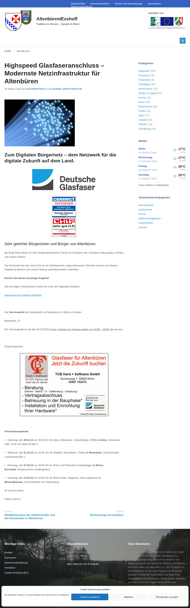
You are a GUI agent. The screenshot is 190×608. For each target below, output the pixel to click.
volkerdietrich (36, 89)
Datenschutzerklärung (16, 562)
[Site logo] (18, 30)
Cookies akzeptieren (90, 597)
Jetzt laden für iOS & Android (82, 564)
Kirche (142, 97)
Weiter (120, 511)
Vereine (142, 227)
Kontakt (8, 552)
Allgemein (55, 89)
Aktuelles (23, 51)
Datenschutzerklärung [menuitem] (81, 6)
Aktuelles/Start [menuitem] (78, 4)
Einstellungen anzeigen (167, 597)
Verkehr (142, 124)
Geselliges (144, 84)
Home (7, 51)
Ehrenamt (143, 75)
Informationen (146, 205)
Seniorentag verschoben (107, 515)
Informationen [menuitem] (154, 4)
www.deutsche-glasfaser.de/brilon (23, 295)
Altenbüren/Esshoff (56, 18)
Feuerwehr (144, 79)
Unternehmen (145, 223)
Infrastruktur (72, 89)
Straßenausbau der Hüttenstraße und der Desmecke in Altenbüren (29, 516)
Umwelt (142, 119)
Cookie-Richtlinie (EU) (16, 573)
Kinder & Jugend (147, 93)
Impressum (10, 557)
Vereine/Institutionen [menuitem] (100, 4)
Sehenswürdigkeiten (149, 218)
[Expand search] (183, 41)
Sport (141, 115)
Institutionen (145, 209)
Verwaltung (144, 128)
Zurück (8, 511)
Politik (141, 111)
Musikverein (145, 106)
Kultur (141, 102)
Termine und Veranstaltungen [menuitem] (129, 4)
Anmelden (9, 567)
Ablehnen (128, 597)
